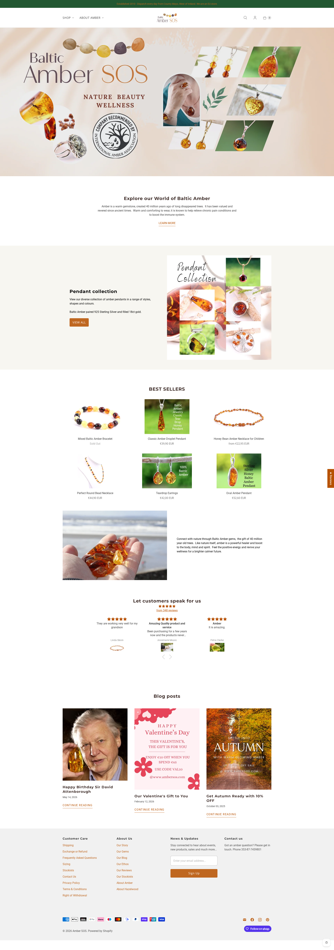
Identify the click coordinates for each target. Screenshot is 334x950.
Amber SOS (80, 931)
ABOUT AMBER (90, 18)
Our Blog (122, 857)
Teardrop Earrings (167, 493)
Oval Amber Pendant (239, 493)
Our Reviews (124, 870)
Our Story (122, 845)
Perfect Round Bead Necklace (95, 493)
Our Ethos (123, 864)
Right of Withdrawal (75, 895)
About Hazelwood (127, 889)
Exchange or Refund (75, 851)
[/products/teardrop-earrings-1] (167, 471)
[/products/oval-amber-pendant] (239, 471)
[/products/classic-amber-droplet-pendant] (167, 416)
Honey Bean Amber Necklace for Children (239, 438)
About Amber (125, 883)
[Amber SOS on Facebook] (252, 920)
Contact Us (69, 876)
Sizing (66, 864)
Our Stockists (125, 876)
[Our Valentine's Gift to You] (166, 749)
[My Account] (255, 18)
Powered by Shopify (100, 931)
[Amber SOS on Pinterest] (267, 920)
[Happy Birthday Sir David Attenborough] (95, 744)
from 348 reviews (167, 610)
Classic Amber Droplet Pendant (167, 438)
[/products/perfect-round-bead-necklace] (95, 471)
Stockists (68, 870)
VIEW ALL (79, 322)
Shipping (68, 845)
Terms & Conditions (75, 889)
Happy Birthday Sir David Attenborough (88, 789)
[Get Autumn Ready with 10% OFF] (238, 749)
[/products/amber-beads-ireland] (239, 416)
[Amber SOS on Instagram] (260, 920)
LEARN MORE (167, 223)
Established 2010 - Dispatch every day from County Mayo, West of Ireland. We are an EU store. (167, 3)
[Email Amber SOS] (244, 920)
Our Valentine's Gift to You (161, 796)
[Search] (245, 18)
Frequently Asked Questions (80, 857)
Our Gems (123, 851)
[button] (164, 656)
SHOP (67, 18)
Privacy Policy (71, 883)
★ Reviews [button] (330, 478)
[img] (167, 606)
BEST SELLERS (167, 389)
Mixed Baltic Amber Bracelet (95, 438)
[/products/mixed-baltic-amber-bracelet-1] (95, 416)
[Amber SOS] (167, 18)
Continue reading (78, 805)
